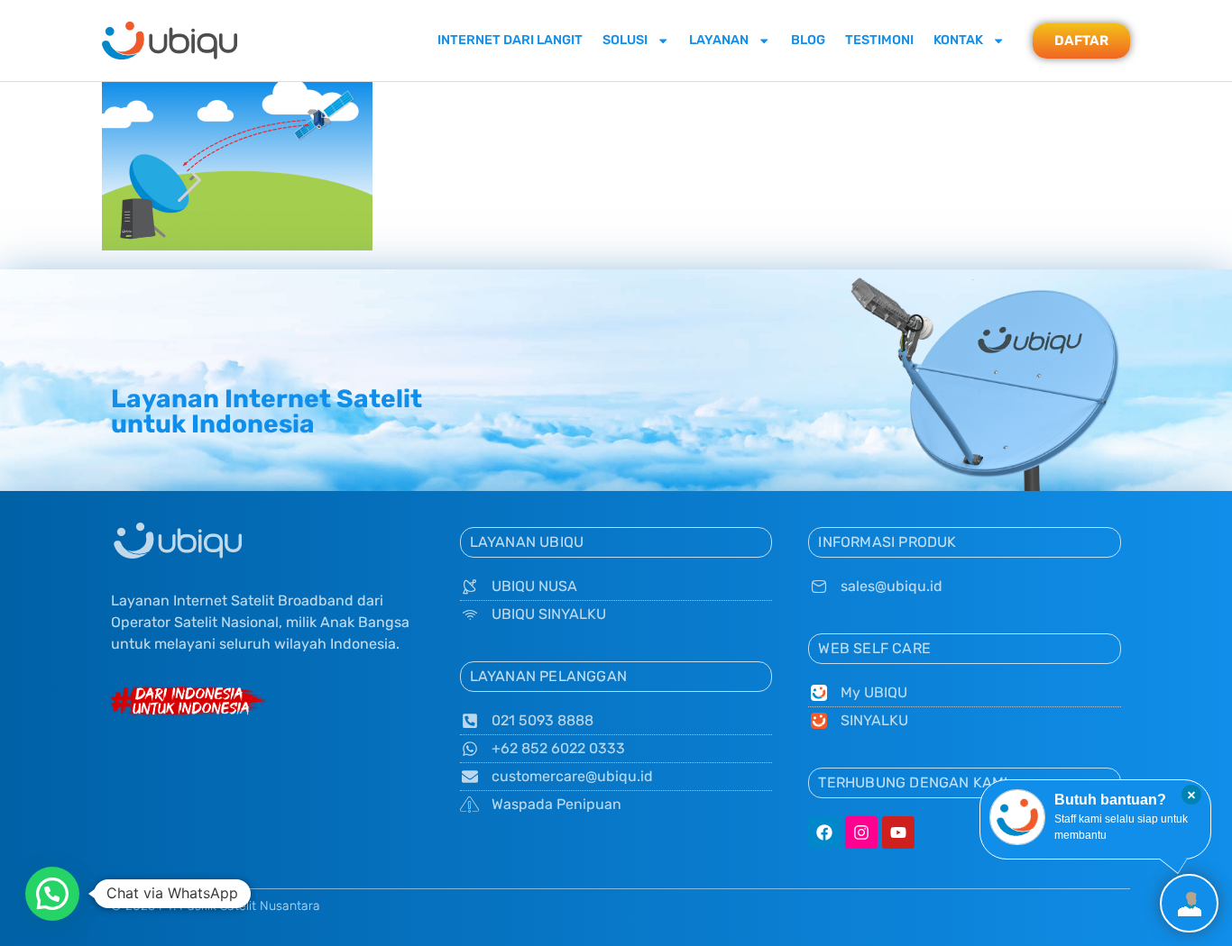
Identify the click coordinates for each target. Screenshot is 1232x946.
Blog (808, 40)
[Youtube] (898, 832)
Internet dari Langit (510, 40)
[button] (52, 894)
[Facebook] (824, 832)
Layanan (719, 40)
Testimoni (879, 40)
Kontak (958, 40)
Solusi (625, 40)
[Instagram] (861, 832)
